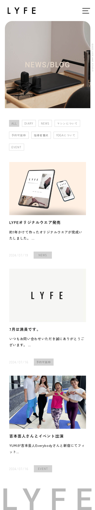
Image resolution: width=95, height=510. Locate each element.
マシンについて (67, 123)
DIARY (28, 123)
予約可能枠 (18, 135)
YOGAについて (66, 135)
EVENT (16, 147)
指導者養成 (41, 135)
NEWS (45, 123)
